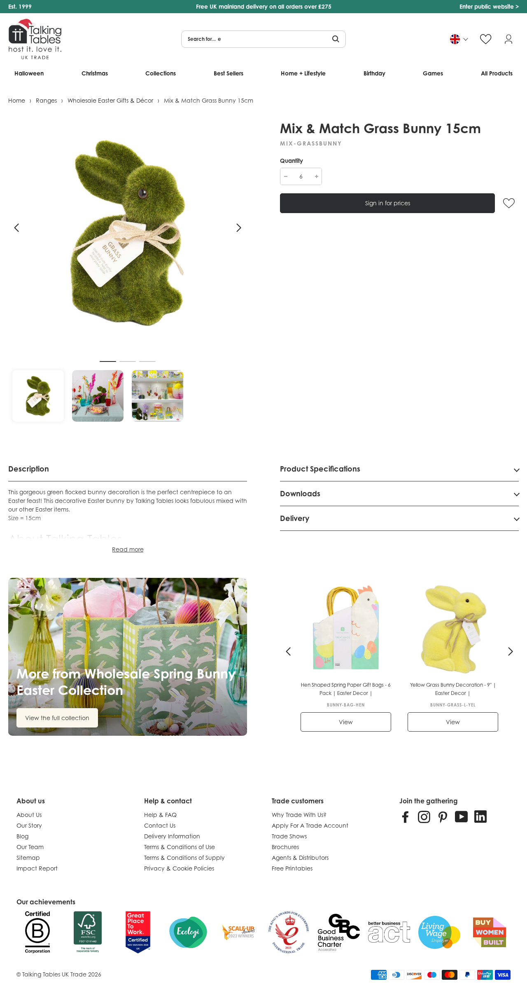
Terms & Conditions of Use (179, 846)
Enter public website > (489, 6)
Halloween (29, 73)
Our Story (29, 825)
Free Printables (292, 868)
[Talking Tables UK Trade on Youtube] (461, 816)
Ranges (46, 100)
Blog (22, 836)
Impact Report (37, 868)
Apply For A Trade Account (310, 825)
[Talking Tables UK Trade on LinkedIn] (480, 816)
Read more (128, 549)
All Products (497, 73)
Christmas (95, 73)
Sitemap (28, 857)
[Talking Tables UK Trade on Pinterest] (442, 816)
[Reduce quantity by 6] (285, 176)
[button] (16, 228)
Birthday (374, 73)
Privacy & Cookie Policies (179, 868)
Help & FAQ (160, 814)
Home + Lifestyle (303, 73)
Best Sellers (228, 73)
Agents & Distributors (300, 857)
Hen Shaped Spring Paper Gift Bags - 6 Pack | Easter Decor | (346, 689)
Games (433, 73)
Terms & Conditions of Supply (184, 857)
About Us (29, 814)
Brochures (285, 846)
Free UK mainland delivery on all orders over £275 (263, 6)
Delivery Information (172, 836)
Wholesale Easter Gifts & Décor (110, 100)
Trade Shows (289, 836)
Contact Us (159, 825)
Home (16, 100)
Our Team (30, 846)
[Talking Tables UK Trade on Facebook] (405, 816)
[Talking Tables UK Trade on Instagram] (424, 816)
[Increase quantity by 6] (316, 176)
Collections (160, 73)
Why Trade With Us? (299, 814)
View (346, 721)
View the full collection (57, 717)
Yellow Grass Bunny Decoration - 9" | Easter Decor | (453, 689)
